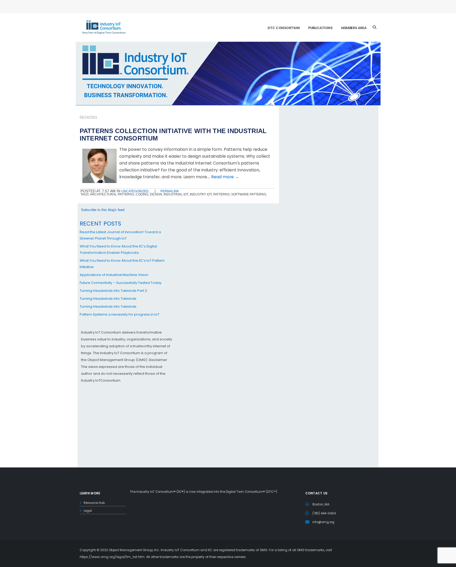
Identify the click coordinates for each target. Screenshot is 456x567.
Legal (88, 511)
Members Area (353, 27)
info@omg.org (323, 522)
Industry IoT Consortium (228, 283)
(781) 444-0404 (324, 513)
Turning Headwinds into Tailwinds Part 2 (113, 290)
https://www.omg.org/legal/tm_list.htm (112, 557)
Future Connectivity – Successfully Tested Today (121, 282)
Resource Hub (94, 503)
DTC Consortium (284, 27)
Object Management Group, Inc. (134, 550)
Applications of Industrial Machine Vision (114, 274)
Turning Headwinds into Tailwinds (108, 298)
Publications (320, 27)
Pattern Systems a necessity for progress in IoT (119, 314)
